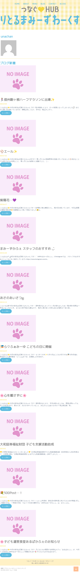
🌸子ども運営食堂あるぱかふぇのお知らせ (30, 541)
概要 (2, 568)
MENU (34, 4)
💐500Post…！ (11, 493)
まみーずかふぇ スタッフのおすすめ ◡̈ (27, 248)
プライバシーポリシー (10, 568)
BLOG (43, 4)
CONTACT (52, 4)
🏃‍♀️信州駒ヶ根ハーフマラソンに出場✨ (27, 99)
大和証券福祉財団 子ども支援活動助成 (27, 444)
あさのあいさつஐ (12, 298)
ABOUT (26, 4)
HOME (17, 4)
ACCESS (63, 4)
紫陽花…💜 (8, 200)
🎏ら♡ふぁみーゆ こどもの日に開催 (26, 347)
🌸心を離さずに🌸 (13, 395)
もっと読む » (6, 113)
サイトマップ (22, 568)
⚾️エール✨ (8, 151)
